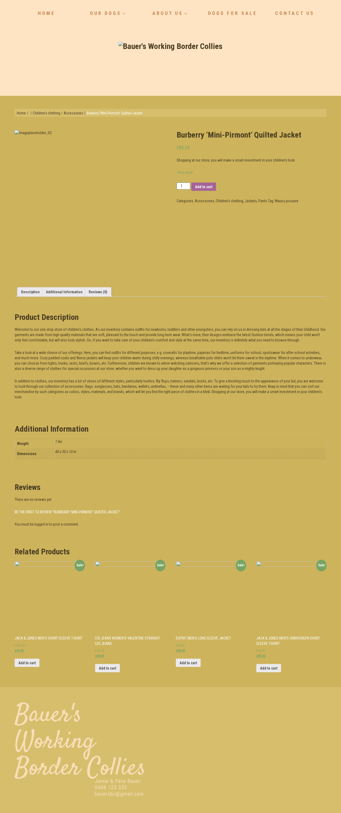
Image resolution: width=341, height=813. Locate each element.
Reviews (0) (98, 292)
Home (46, 13)
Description (30, 292)
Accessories (73, 113)
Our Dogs (105, 13)
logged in (41, 524)
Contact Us (294, 13)
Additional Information (64, 292)
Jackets (251, 201)
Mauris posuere (286, 201)
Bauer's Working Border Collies (80, 742)
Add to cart (203, 187)
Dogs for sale (232, 13)
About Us (167, 13)
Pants (262, 201)
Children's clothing (46, 113)
